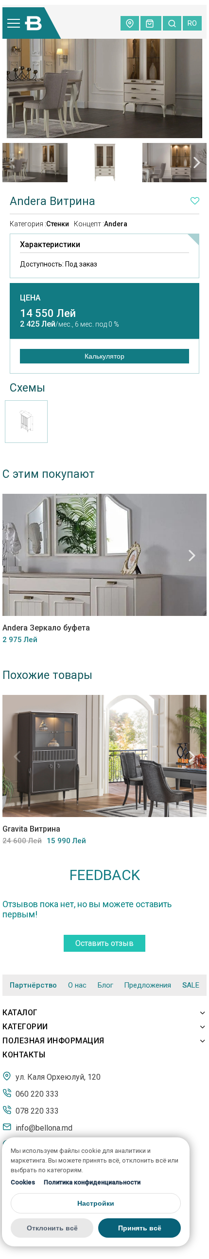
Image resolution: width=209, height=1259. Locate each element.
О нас (77, 985)
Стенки (57, 224)
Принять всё (139, 1228)
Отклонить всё (52, 1228)
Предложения (147, 985)
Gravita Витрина (31, 829)
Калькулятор (104, 356)
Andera (115, 224)
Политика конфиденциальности (92, 1182)
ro (192, 23)
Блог (105, 985)
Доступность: (58, 264)
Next (197, 162)
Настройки (95, 1203)
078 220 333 (36, 1110)
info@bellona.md (43, 1127)
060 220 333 (36, 1093)
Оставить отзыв (104, 943)
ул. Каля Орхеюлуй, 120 (57, 1076)
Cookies (23, 1182)
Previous (12, 162)
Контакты (23, 1054)
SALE (190, 985)
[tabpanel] (35, 162)
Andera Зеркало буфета (46, 627)
